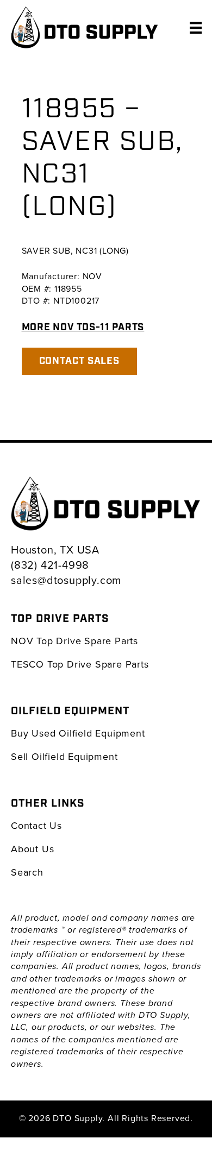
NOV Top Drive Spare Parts (74, 640)
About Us (32, 849)
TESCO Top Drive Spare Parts (80, 664)
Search (27, 872)
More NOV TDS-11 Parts (83, 327)
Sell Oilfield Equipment (64, 756)
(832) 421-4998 (50, 565)
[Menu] (195, 27)
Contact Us (36, 825)
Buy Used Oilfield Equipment (78, 733)
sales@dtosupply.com (66, 580)
